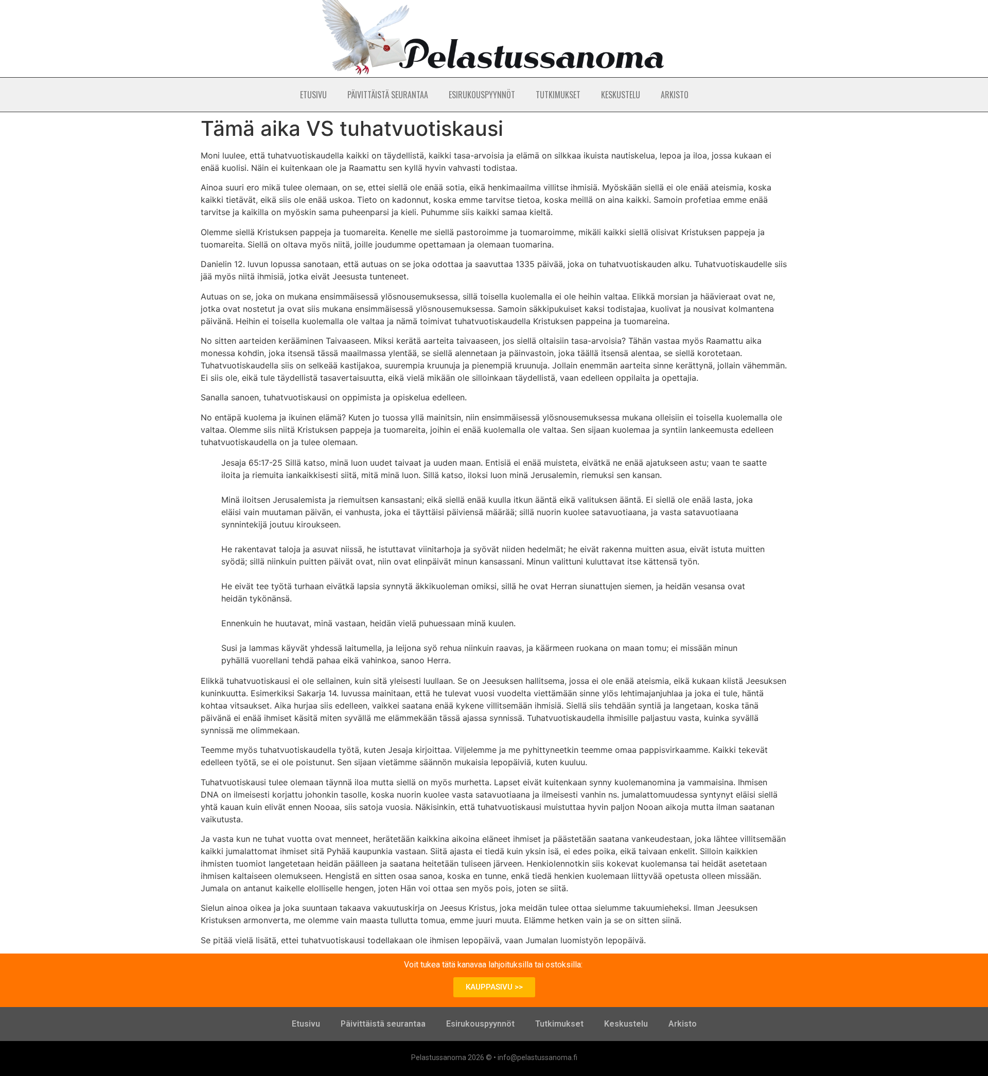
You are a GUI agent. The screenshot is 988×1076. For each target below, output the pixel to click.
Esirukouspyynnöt (482, 95)
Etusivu (313, 95)
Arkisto (675, 95)
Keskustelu (620, 95)
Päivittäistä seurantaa (387, 95)
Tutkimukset (558, 95)
